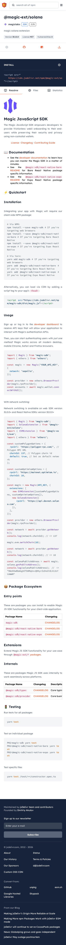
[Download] (59, 47)
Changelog (27, 142)
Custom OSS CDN (13, 872)
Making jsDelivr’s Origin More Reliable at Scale (29, 913)
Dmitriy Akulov (25, 810)
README (15, 170)
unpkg (33, 887)
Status (36, 852)
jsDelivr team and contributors (36, 807)
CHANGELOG (52, 622)
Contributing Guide (44, 142)
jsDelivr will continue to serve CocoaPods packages (32, 926)
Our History (10, 859)
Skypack (34, 893)
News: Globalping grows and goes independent (29, 932)
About (7, 852)
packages (27, 654)
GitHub (8, 887)
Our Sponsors (11, 865)
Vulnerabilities (45, 37)
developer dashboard (46, 324)
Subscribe (33, 834)
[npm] (42, 47)
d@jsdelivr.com (41, 865)
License (15, 142)
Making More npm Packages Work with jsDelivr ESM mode (32, 920)
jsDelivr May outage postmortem (22, 937)
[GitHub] (24, 47)
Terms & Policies (42, 859)
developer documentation (33, 157)
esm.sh (58, 887)
